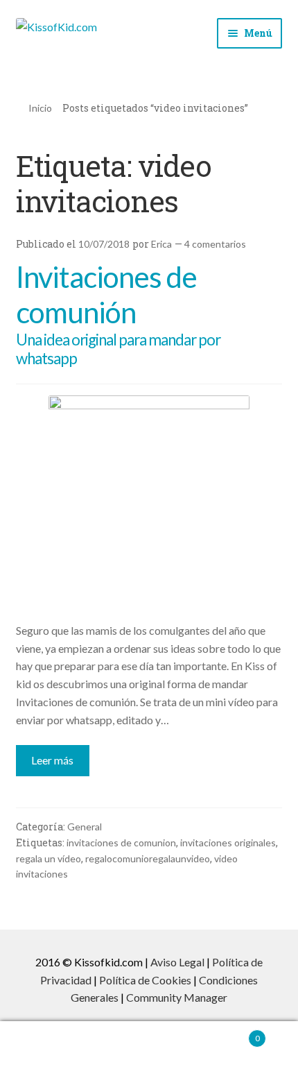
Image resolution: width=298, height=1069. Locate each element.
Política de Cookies (145, 979)
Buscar (148, 1045)
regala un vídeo (48, 858)
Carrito (229, 1033)
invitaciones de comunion (121, 842)
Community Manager (176, 997)
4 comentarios (215, 244)
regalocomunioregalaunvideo (147, 858)
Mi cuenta (49, 1045)
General (84, 826)
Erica (161, 244)
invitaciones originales (228, 842)
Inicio (40, 108)
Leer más (52, 760)
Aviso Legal (177, 961)
